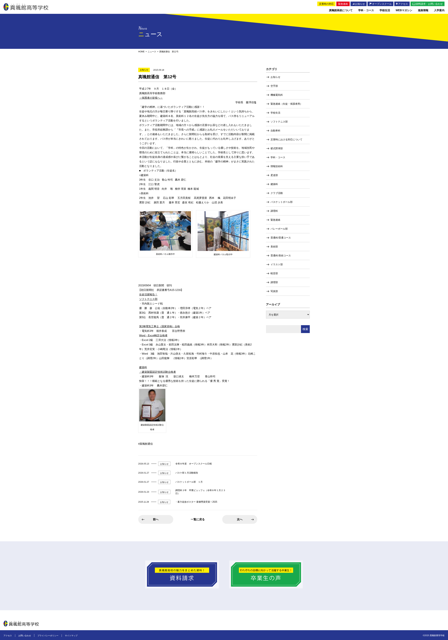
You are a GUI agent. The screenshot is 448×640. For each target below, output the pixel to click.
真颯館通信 (146, 443)
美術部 (274, 246)
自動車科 (275, 130)
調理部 (274, 282)
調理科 (274, 210)
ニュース (152, 51)
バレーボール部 (279, 228)
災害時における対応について (286, 139)
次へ (240, 519)
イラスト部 (277, 264)
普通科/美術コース (281, 255)
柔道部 (274, 175)
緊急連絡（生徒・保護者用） (286, 103)
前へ (156, 519)
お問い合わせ (24, 635)
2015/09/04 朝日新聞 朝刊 (155, 285)
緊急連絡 (275, 219)
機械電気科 (277, 94)
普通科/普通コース (281, 237)
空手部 (274, 86)
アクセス (8, 635)
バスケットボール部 (282, 202)
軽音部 (274, 273)
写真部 (274, 291)
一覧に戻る (198, 519)
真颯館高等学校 (26, 7)
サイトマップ (71, 635)
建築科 (274, 184)
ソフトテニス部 (279, 121)
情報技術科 (277, 166)
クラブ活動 (277, 193)
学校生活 (275, 112)
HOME (141, 51)
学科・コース (278, 157)
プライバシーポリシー (47, 635)
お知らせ (275, 77)
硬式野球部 (277, 148)
